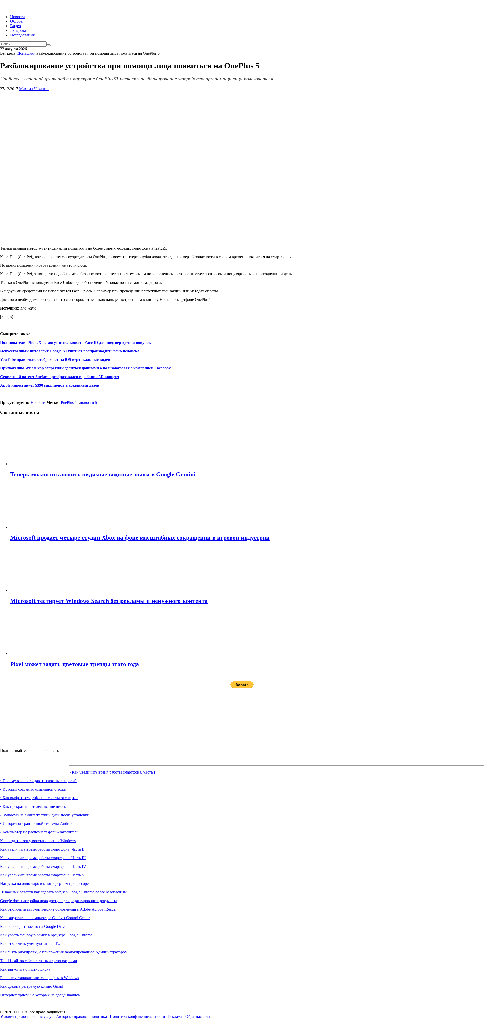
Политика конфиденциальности (137, 1016)
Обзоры (16, 21)
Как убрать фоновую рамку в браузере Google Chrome (46, 935)
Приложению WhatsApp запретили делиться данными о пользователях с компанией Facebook (85, 368)
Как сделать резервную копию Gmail (31, 986)
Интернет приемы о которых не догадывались (40, 995)
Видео (15, 26)
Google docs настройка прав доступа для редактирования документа (58, 901)
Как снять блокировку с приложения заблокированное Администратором (63, 952)
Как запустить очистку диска (25, 969)
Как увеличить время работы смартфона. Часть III (43, 858)
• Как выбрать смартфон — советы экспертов (39, 798)
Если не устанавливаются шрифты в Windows (39, 978)
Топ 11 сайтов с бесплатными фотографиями (38, 961)
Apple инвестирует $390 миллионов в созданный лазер (49, 385)
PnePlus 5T (70, 402)
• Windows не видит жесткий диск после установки (44, 815)
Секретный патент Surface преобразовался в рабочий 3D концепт (59, 377)
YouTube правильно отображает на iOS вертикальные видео (55, 359)
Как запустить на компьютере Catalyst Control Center (45, 918)
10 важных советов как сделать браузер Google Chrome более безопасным (63, 892)
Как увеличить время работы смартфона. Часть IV (43, 866)
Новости (17, 17)
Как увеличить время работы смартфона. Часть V (42, 875)
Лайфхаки (18, 30)
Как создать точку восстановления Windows (38, 841)
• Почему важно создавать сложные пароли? (38, 781)
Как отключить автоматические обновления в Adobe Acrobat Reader (58, 909)
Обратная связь (198, 1016)
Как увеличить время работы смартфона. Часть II (42, 849)
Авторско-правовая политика (81, 1016)
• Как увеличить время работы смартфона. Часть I (112, 772)
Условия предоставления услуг (26, 1016)
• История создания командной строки (33, 789)
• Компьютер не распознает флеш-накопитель (39, 832)
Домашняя (26, 53)
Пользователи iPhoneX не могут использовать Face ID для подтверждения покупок (75, 342)
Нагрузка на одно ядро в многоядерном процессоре (44, 883)
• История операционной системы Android (36, 823)
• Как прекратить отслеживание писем (33, 806)
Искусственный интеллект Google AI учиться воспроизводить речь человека (69, 351)
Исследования (22, 35)
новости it (88, 402)
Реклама (175, 1016)
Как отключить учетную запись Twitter (33, 943)
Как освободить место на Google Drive (33, 926)
